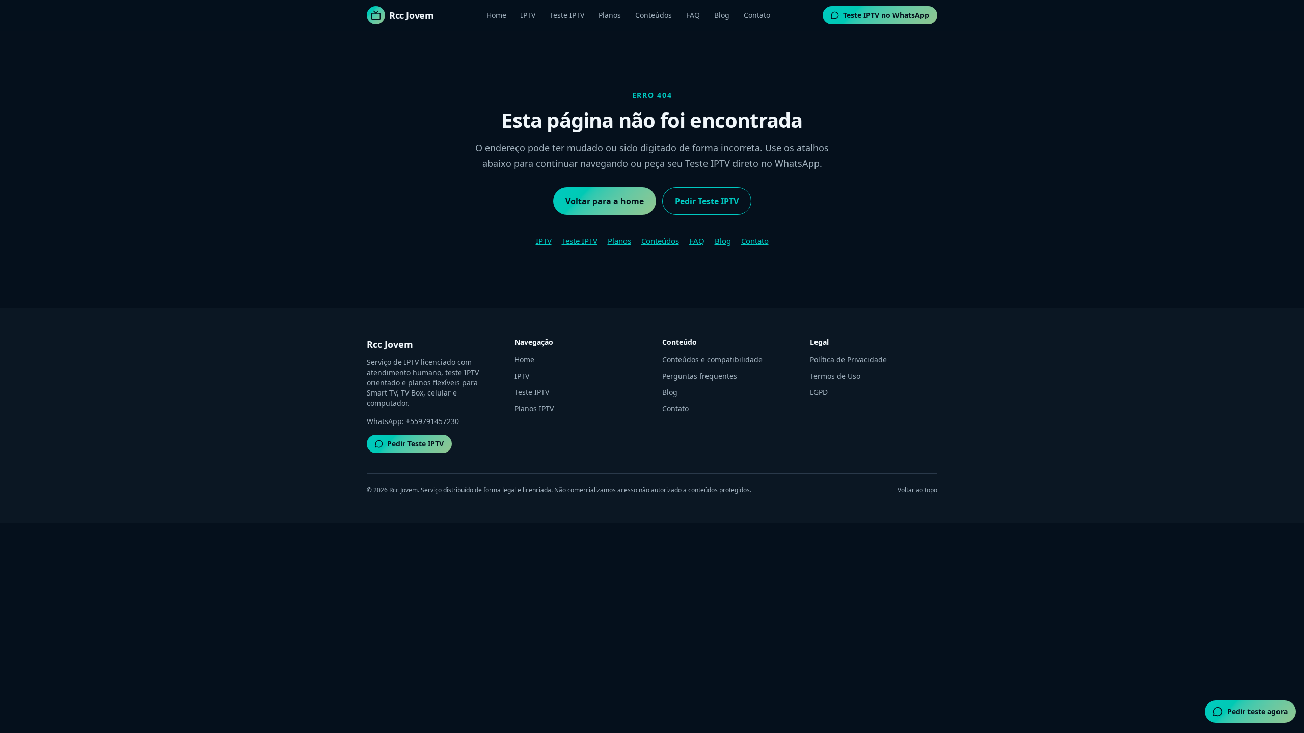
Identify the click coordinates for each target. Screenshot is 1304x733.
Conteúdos (653, 15)
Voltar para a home (604, 201)
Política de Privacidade (848, 359)
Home (496, 15)
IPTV (528, 15)
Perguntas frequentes (699, 376)
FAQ (693, 15)
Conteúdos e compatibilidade (712, 359)
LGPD (819, 392)
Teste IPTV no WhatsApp (886, 15)
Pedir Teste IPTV (707, 201)
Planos (610, 15)
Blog (721, 15)
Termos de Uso (835, 376)
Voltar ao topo (917, 490)
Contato (757, 15)
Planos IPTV (534, 408)
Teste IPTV (567, 15)
